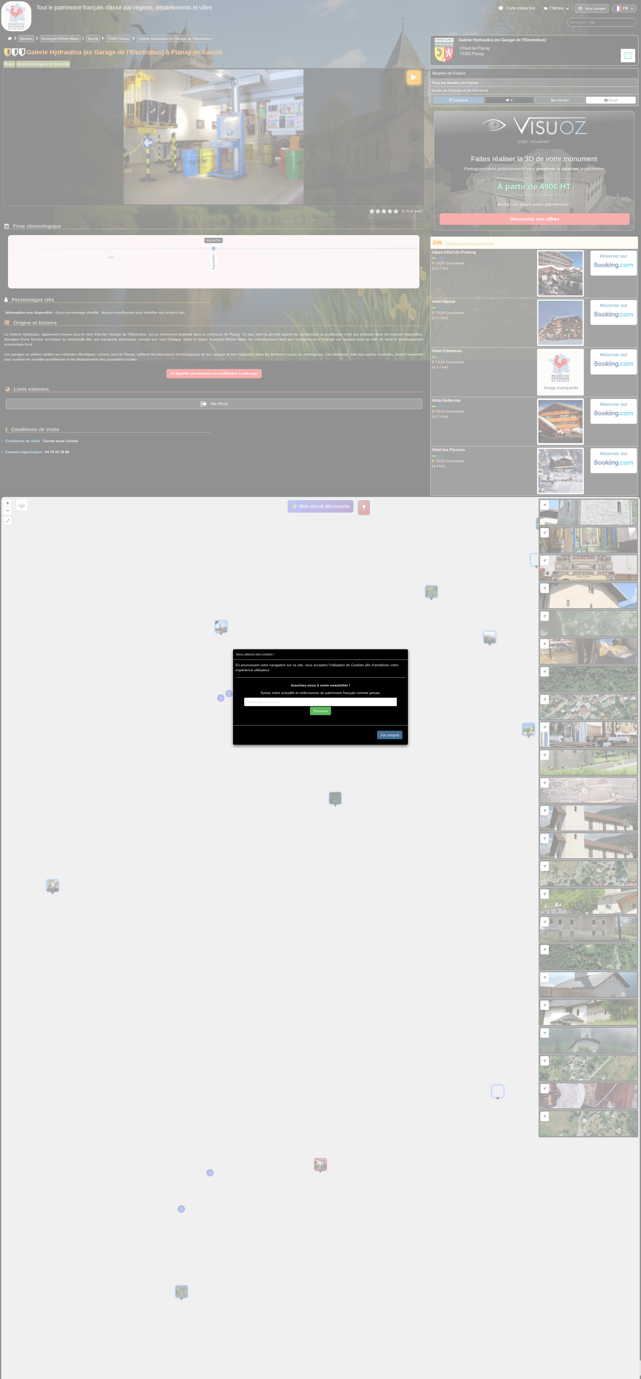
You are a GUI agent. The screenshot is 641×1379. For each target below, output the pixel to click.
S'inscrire (320, 711)
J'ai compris (389, 735)
